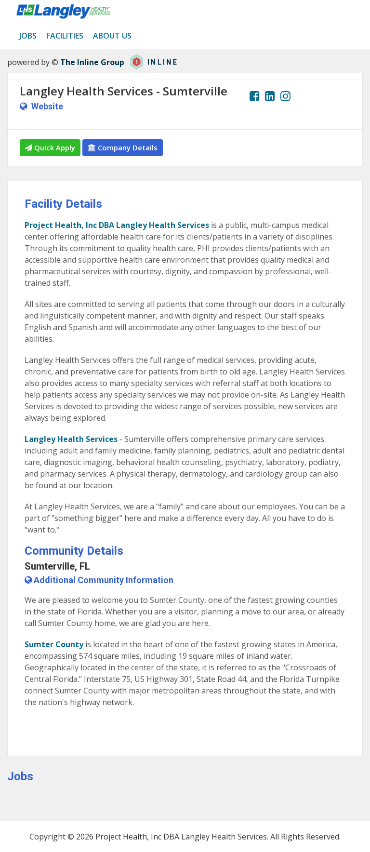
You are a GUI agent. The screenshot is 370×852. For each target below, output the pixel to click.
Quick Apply (53, 147)
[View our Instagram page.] (285, 96)
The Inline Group (92, 62)
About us (112, 35)
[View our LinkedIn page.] (270, 96)
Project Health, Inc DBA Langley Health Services (117, 225)
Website (47, 106)
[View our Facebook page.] (255, 96)
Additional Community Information (102, 580)
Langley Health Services (71, 439)
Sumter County (54, 644)
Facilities (64, 35)
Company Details (127, 147)
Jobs (28, 35)
